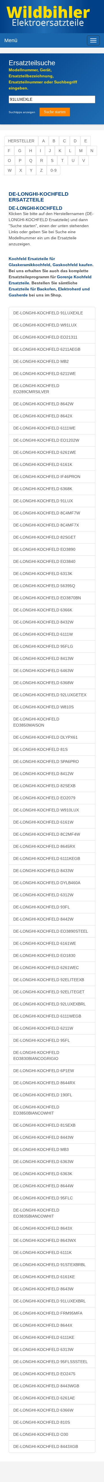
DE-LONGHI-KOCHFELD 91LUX (43, 501)
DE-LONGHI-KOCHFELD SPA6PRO (46, 761)
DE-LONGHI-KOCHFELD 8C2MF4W (46, 834)
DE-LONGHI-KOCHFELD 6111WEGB (47, 1016)
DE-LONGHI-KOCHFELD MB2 (41, 361)
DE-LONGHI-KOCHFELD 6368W (43, 682)
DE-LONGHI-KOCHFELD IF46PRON (46, 476)
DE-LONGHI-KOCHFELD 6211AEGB (46, 349)
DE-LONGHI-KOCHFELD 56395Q (44, 585)
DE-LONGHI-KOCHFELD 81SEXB (44, 1125)
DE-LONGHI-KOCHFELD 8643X (42, 1228)
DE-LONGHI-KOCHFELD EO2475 (44, 1373)
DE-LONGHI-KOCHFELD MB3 (41, 1149)
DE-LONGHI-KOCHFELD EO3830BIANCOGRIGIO (36, 1055)
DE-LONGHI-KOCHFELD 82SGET (44, 537)
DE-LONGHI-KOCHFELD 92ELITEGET (49, 992)
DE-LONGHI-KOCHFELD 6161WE (44, 943)
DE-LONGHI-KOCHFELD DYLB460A (46, 882)
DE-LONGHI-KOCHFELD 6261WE (44, 452)
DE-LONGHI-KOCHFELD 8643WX (44, 1240)
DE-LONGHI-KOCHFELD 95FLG (43, 646)
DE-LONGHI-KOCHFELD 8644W (43, 1186)
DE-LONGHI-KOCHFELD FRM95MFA (47, 1313)
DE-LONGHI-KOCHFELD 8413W (43, 658)
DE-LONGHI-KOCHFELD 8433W (43, 870)
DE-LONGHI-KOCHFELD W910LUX (46, 810)
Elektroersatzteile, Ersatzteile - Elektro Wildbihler (48, 17)
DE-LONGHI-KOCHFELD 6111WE (44, 428)
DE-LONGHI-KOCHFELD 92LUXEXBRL (49, 1004)
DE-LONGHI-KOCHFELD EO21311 (45, 337)
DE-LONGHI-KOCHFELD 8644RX (44, 1082)
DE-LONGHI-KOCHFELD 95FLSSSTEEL (50, 1361)
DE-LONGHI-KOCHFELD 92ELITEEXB (48, 979)
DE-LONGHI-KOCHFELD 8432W (43, 622)
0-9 (54, 170)
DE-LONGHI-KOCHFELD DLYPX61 (45, 737)
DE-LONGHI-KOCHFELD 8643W (43, 1289)
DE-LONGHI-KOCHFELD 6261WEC (46, 967)
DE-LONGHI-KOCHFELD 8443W (43, 1137)
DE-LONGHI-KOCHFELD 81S (40, 749)
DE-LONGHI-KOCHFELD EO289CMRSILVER (36, 388)
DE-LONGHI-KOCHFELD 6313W (43, 1349)
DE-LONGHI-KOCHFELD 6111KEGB (46, 858)
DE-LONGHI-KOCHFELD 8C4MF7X (46, 525)
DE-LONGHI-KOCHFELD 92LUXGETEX (49, 695)
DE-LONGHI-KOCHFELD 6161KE (44, 1276)
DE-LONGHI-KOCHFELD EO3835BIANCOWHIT (36, 1213)
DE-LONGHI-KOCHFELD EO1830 (44, 955)
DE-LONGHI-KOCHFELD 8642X (42, 416)
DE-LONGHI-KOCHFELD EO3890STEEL (50, 931)
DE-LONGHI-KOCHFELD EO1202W (46, 440)
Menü (10, 40)
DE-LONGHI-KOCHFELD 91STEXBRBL (49, 1264)
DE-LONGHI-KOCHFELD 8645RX (44, 846)
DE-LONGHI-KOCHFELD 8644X (42, 1325)
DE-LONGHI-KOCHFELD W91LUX (45, 325)
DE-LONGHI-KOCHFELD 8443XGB (45, 1446)
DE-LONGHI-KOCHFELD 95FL (41, 1040)
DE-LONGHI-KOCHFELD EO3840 (44, 561)
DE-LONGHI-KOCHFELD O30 (40, 1434)
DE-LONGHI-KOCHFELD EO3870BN (47, 598)
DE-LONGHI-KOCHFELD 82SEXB (44, 785)
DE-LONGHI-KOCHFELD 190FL (42, 1095)
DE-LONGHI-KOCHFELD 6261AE (44, 1398)
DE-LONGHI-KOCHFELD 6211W (43, 1028)
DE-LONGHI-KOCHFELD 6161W (43, 822)
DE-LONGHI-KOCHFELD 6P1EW (43, 1070)
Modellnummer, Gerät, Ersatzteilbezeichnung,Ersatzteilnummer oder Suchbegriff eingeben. (43, 79)
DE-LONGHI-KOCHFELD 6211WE (44, 373)
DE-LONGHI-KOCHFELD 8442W (43, 919)
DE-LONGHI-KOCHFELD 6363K (42, 1173)
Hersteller (21, 141)
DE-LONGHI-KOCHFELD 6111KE (43, 1337)
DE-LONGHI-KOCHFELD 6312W (43, 895)
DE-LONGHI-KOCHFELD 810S (41, 1422)
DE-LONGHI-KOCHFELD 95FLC (43, 1198)
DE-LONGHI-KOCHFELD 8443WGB (46, 1386)
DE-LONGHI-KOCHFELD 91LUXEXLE (48, 313)
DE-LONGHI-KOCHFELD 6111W (43, 634)
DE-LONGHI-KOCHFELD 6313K (42, 573)
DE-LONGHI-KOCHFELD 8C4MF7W (46, 513)
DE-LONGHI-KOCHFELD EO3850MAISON (36, 722)
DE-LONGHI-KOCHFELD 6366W (43, 1410)
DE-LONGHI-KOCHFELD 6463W (43, 670)
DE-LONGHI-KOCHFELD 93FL (41, 907)
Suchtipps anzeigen (22, 112)
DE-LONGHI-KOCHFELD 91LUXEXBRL (49, 1301)
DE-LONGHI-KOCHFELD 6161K (42, 464)
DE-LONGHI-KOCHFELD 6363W (43, 1161)
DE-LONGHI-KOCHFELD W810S (43, 707)
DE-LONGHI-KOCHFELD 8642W (43, 404)
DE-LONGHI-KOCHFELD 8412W (43, 773)
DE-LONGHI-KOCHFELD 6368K (42, 488)
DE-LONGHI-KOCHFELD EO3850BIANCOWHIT (36, 1110)
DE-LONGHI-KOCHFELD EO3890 (44, 549)
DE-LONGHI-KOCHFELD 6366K (42, 610)
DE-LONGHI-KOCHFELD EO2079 (44, 798)
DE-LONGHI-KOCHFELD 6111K (42, 1252)
